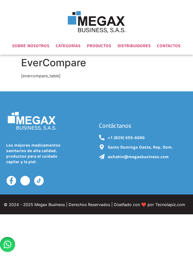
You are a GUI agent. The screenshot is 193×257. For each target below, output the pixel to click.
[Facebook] (11, 181)
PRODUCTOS (99, 45)
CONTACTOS (169, 45)
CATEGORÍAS (68, 45)
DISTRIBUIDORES (134, 45)
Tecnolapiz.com (170, 204)
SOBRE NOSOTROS (31, 45)
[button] (7, 244)
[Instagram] (25, 181)
